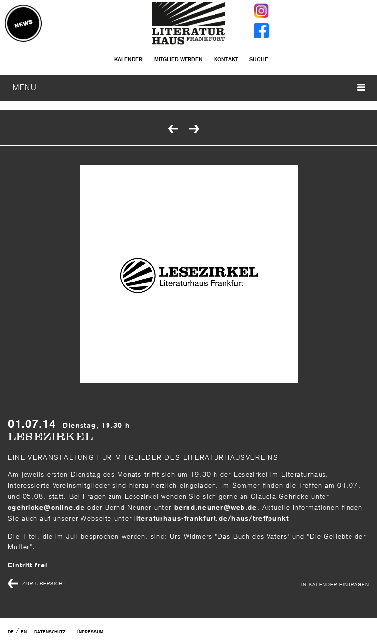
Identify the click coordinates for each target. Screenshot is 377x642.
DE (11, 631)
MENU (25, 87)
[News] (23, 24)
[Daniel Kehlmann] (195, 129)
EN (24, 631)
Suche (258, 59)
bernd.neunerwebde (215, 507)
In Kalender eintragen (335, 584)
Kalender (128, 59)
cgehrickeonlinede (46, 507)
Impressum (90, 631)
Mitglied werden (178, 59)
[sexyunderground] (174, 129)
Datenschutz (49, 631)
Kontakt (226, 59)
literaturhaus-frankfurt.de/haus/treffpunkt (210, 518)
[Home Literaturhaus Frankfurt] (188, 42)
